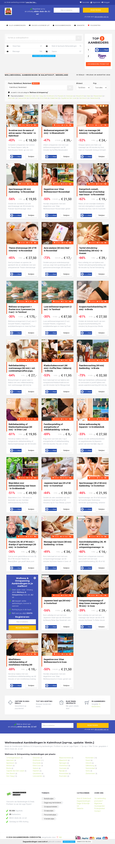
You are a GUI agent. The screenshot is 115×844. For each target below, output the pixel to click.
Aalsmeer (10, 760)
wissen (36, 83)
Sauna (66, 51)
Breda (8, 768)
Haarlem (36, 771)
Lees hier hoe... (31, 2)
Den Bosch (83, 98)
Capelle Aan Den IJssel (68, 98)
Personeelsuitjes (50, 815)
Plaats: (23, 83)
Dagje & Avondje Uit (40, 25)
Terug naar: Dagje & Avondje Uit (44, 56)
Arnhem (9, 766)
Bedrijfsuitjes (48, 799)
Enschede (43, 98)
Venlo (88, 771)
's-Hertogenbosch (13, 758)
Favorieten (85, 2)
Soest (89, 96)
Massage (27, 51)
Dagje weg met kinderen (52, 803)
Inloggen (106, 2)
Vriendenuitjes (49, 819)
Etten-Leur (37, 766)
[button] (78, 38)
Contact (97, 811)
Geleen (35, 768)
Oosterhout (33, 98)
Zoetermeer (54, 98)
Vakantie (80, 25)
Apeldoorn (10, 763)
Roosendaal (98, 96)
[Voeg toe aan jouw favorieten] (9, 107)
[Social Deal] (102, 50)
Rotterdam (28, 96)
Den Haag (39, 96)
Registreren (96, 2)
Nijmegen (62, 763)
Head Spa (27, 46)
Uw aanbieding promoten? (98, 64)
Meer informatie (69, 841)
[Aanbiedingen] (22, 794)
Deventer (36, 758)
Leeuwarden (22, 98)
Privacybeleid (99, 808)
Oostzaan (69, 96)
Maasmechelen (65, 758)
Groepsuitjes (48, 811)
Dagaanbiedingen (63, 25)
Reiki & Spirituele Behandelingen (66, 46)
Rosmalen (11, 98)
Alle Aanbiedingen (17, 25)
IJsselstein (37, 773)
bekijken (31, 156)
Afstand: (79, 83)
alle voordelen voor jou (102, 17)
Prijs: (95, 83)
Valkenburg (90, 766)
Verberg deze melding (84, 841)
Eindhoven (50, 96)
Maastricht (80, 96)
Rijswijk (60, 96)
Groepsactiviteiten (50, 807)
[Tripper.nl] (102, 56)
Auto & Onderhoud (84, 798)
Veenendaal (94, 98)
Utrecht (88, 763)
